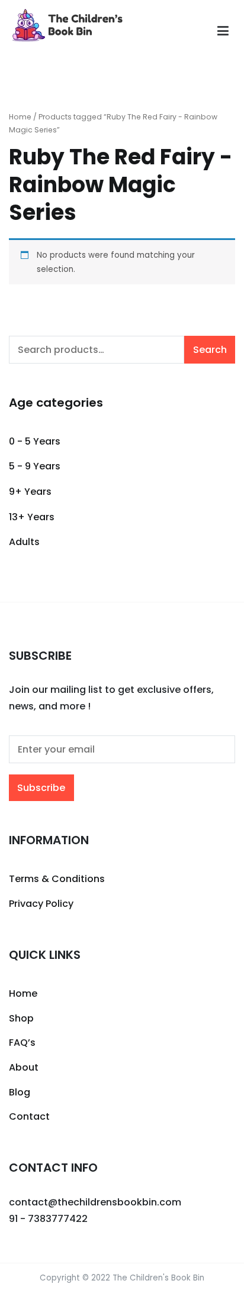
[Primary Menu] (223, 31)
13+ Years (31, 517)
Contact (29, 1116)
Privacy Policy (41, 903)
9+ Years (30, 491)
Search (210, 349)
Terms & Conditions (57, 879)
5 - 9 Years (34, 466)
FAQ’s (22, 1042)
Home (20, 117)
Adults (24, 542)
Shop (21, 1018)
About (23, 1067)
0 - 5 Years (34, 441)
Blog (19, 1092)
